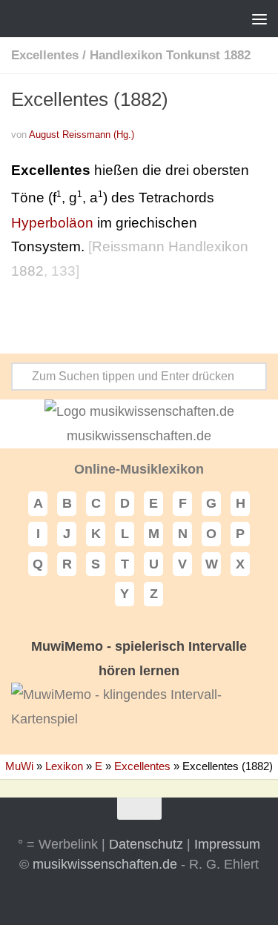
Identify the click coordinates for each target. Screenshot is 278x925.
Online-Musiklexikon (139, 469)
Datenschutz (146, 844)
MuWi (19, 766)
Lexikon (64, 766)
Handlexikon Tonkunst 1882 (170, 55)
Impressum (227, 844)
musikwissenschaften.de (105, 864)
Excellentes (45, 55)
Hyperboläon (52, 223)
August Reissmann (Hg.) (81, 134)
